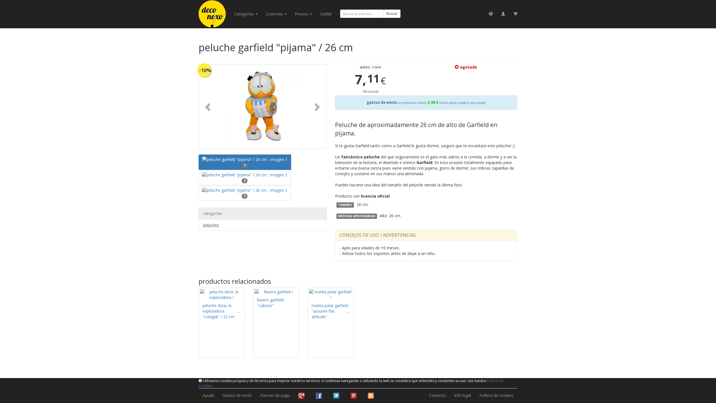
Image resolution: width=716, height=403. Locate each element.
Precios (302, 14)
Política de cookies (496, 395)
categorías (244, 14)
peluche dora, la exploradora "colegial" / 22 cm (218, 311)
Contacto (437, 395)
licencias (275, 14)
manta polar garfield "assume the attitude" (330, 311)
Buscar (392, 13)
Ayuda (208, 395)
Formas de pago (275, 395)
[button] (208, 107)
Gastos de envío (237, 395)
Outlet (326, 14)
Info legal (462, 395)
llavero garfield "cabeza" (270, 302)
